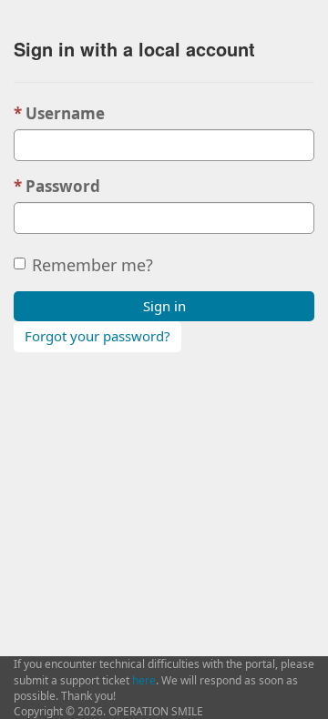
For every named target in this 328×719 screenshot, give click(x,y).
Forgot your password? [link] (97, 336)
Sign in (164, 306)
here (144, 680)
